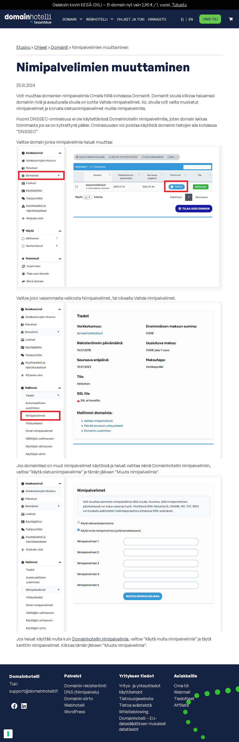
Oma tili (210, 19)
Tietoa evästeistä (135, 705)
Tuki (13, 683)
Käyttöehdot (131, 692)
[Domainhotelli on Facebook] (14, 706)
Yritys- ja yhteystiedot (140, 685)
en (191, 19)
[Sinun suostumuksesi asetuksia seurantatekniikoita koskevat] (8, 733)
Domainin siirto (78, 698)
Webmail (182, 692)
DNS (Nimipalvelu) (81, 692)
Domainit (59, 47)
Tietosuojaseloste (136, 698)
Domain (70, 19)
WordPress (74, 711)
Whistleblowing (133, 711)
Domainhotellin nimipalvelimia (100, 638)
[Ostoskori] (230, 19)
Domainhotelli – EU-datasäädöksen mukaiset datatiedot (142, 724)
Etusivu (23, 47)
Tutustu (179, 4)
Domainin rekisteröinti (85, 685)
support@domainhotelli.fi (33, 691)
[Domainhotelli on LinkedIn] (24, 706)
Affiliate (181, 705)
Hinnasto (157, 19)
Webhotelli (97, 19)
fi (182, 19)
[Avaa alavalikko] (81, 19)
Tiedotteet (184, 698)
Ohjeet (40, 47)
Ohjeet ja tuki (130, 19)
